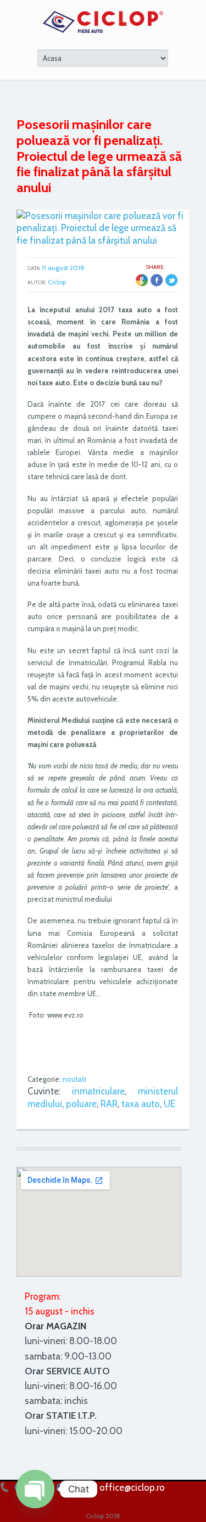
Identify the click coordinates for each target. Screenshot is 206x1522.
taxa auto (140, 1103)
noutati (74, 1079)
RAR (109, 1103)
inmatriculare (98, 1091)
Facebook (157, 280)
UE (169, 1103)
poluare (81, 1103)
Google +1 (142, 280)
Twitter (171, 280)
